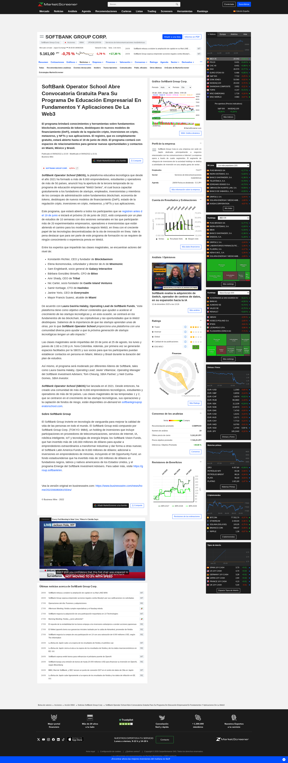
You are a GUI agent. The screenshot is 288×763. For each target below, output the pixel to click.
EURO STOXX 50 (217, 73)
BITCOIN (213, 517)
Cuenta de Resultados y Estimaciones (174, 200)
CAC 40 (213, 66)
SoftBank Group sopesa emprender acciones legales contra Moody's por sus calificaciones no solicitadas (162, 54)
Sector (174, 62)
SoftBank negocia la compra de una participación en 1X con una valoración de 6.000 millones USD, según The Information (91, 636)
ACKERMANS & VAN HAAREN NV (224, 298)
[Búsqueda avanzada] (177, 4)
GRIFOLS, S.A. (216, 197)
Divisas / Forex (213, 367)
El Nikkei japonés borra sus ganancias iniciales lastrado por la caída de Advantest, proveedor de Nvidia (90, 629)
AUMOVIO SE (215, 305)
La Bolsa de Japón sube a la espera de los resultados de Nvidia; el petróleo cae (81, 643)
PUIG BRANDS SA (217, 170)
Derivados (187, 62)
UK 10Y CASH (216, 585)
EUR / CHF (211, 397)
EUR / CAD (212, 414)
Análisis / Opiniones (164, 257)
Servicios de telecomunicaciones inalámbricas (188, 176)
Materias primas (214, 445)
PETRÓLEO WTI (214, 471)
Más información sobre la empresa (186, 190)
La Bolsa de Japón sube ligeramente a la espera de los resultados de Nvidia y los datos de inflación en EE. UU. (92, 677)
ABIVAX (213, 317)
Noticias (58, 11)
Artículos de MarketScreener (176, 68)
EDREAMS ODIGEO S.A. (220, 184)
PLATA (210, 478)
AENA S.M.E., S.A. (217, 253)
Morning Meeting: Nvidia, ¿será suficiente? (65, 619)
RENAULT (214, 312)
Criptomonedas (214, 495)
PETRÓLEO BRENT (215, 474)
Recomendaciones (106, 11)
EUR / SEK (211, 404)
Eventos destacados (82, 68)
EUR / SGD (212, 428)
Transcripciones (110, 68)
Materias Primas (228, 487)
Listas (139, 11)
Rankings (202, 11)
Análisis (72, 11)
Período (176, 87)
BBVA (212, 230)
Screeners (166, 11)
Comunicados (126, 68)
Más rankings (228, 284)
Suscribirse (244, 4)
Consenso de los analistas (167, 413)
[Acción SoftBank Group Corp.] (76, 168)
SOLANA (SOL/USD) (218, 524)
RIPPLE (213, 531)
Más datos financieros (191, 247)
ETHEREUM (215, 521)
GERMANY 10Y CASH (219, 575)
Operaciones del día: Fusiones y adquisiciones (67, 603)
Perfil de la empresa (163, 143)
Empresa (97, 62)
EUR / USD (212, 390)
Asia (245, 34)
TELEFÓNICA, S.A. (217, 181)
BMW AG (213, 301)
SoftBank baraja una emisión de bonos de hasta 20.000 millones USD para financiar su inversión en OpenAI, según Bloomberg (92, 663)
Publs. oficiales (140, 68)
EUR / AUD (211, 417)
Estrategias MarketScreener (51, 72)
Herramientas (184, 11)
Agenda (86, 11)
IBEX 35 (213, 59)
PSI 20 (212, 62)
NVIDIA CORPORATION (219, 204)
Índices (212, 34)
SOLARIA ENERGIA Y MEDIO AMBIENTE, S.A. (225, 200)
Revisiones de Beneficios (167, 462)
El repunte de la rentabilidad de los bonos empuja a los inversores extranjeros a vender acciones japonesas (92, 624)
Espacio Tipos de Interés (228, 590)
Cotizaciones (57, 62)
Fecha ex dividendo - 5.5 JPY (189, 183)
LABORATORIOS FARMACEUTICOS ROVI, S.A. (225, 246)
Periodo (155, 87)
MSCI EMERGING (217, 93)
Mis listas (228, 208)
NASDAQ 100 (215, 83)
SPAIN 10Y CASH (217, 567)
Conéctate (229, 4)
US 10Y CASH (216, 571)
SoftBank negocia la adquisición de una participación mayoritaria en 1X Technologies (83, 614)
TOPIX (212, 90)
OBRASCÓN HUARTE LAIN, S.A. (223, 188)
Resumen (43, 62)
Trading (151, 11)
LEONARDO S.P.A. (217, 328)
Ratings (154, 62)
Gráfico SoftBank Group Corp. (169, 81)
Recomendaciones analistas (59, 68)
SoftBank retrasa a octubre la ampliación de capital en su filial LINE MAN (162, 49)
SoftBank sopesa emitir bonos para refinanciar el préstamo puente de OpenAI (79, 657)
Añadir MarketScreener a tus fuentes (111, 161)
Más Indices (228, 117)
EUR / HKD (212, 424)
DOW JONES (215, 80)
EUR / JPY (211, 431)
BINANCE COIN (216, 528)
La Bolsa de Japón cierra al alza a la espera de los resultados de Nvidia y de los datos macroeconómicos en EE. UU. (92, 649)
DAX (212, 69)
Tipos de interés (214, 545)
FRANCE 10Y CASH (218, 581)
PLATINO (211, 481)
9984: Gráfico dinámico (190, 133)
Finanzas (111, 62)
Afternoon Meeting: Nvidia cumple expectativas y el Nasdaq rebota (75, 608)
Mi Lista (210, 165)
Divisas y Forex (228, 437)
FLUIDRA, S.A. (216, 249)
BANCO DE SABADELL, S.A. (221, 191)
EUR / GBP (211, 393)
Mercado (44, 11)
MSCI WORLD (216, 97)
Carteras (126, 11)
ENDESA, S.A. (216, 237)
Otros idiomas (156, 68)
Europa (223, 34)
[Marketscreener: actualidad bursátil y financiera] (57, 4)
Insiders (97, 68)
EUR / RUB (212, 400)
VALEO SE (214, 308)
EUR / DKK (211, 410)
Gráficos (71, 62)
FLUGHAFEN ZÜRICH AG (220, 331)
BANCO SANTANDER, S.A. (221, 177)
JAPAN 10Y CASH (217, 578)
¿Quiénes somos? (132, 751)
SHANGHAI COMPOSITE (220, 86)
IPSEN (212, 324)
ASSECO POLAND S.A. (219, 321)
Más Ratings (195, 403)
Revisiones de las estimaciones (187, 516)
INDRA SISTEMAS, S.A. (219, 174)
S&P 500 (213, 76)
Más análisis (195, 310)
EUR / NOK (212, 407)
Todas (41, 68)
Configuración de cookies (110, 751)
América (234, 34)
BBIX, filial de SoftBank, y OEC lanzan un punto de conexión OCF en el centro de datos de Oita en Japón (91, 670)
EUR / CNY (212, 421)
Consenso (140, 62)
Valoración (125, 62)
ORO (209, 468)
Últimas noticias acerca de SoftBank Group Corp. (68, 586)
